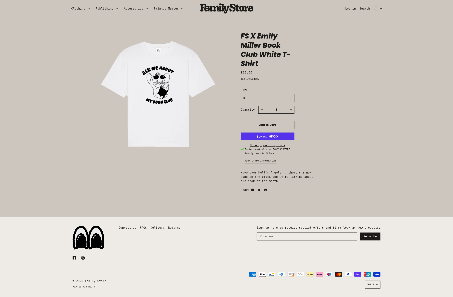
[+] (291, 109)
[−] (262, 109)
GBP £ (370, 284)
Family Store (95, 281)
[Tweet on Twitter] (259, 190)
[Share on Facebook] (253, 190)
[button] (365, 9)
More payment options (267, 145)
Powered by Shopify (84, 287)
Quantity (248, 109)
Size (244, 90)
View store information (260, 160)
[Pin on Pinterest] (265, 190)
